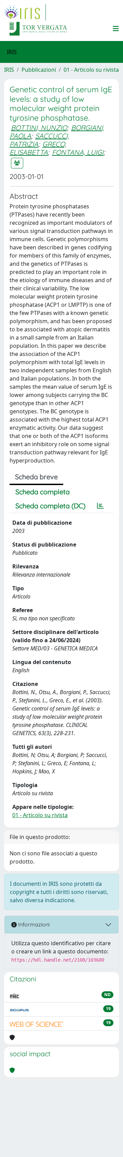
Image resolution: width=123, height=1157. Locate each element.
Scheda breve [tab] (36, 476)
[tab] (100, 506)
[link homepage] (25, 12)
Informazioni (33, 924)
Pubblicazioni (39, 69)
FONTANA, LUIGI (78, 152)
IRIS (9, 69)
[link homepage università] (38, 28)
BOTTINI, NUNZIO (39, 127)
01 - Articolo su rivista (91, 69)
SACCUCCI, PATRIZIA (39, 140)
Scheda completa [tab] (42, 491)
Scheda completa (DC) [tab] (50, 505)
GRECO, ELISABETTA (38, 148)
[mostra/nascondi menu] (116, 28)
